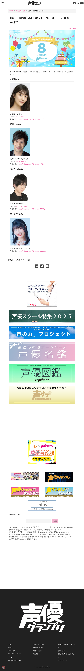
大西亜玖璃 (43, 532)
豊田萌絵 (54, 537)
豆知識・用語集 (37, 651)
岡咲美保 (64, 532)
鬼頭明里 (30, 539)
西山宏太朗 (39, 537)
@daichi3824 (21, 161)
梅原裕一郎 (25, 534)
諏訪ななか (47, 537)
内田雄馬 (40, 530)
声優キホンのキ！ (38, 648)
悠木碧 (11, 534)
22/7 (10, 527)
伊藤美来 (19, 530)
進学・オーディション (65, 537)
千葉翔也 (47, 530)
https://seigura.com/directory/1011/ (30, 164)
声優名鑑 (35, 654)
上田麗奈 (63, 527)
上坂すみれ (56, 527)
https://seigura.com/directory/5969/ (31, 209)
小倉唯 (50, 532)
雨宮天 (11, 539)
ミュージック (45, 527)
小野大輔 (57, 532)
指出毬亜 (17, 534)
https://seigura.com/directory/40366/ (31, 251)
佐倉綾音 (26, 530)
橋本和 (39, 534)
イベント (11, 657)
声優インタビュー (38, 644)
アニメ (20, 527)
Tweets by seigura (14, 515)
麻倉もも (37, 539)
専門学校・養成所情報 (14, 660)
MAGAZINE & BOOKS (14, 654)
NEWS (10, 648)
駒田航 (17, 539)
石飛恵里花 (68, 534)
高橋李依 (23, 539)
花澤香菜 (24, 537)
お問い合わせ (62, 651)
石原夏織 (61, 534)
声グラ (60, 530)
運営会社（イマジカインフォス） (66, 655)
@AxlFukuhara (21, 206)
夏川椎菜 (36, 532)
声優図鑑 (29, 532)
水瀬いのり (52, 534)
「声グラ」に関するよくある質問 (66, 646)
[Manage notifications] (3, 667)
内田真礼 (33, 530)
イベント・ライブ (31, 527)
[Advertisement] (42, 274)
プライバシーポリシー (64, 660)
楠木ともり (33, 535)
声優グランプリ (17, 532)
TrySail (15, 527)
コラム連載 (11, 651)
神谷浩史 (12, 537)
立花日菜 (18, 537)
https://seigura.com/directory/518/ (30, 119)
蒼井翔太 (31, 537)
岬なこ (70, 532)
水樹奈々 (45, 535)
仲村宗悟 (12, 530)
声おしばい (54, 530)
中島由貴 (70, 527)
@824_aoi (20, 116)
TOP (9, 644)
